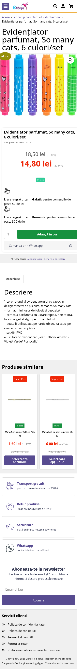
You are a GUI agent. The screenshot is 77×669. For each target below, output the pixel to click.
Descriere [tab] (13, 279)
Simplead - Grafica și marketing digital (23, 663)
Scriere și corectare (25, 17)
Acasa (6, 17)
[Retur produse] (10, 506)
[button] (5, 6)
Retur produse (28, 504)
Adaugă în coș (47, 234)
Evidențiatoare (51, 17)
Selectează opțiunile (20, 460)
